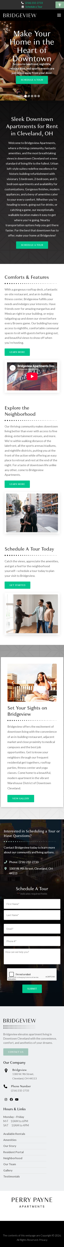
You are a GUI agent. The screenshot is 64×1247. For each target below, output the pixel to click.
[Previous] (13, 683)
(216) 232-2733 (34, 2)
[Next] (51, 683)
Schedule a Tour (33, 6)
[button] (59, 4)
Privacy (43, 1239)
